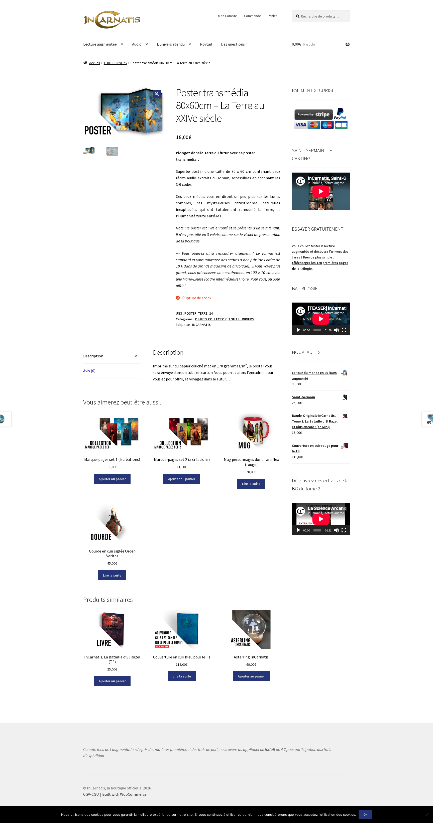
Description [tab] (93, 355)
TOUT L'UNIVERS (115, 63)
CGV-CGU (91, 794)
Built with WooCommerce (124, 794)
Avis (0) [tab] (89, 370)
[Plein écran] (344, 330)
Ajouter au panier (112, 479)
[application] (321, 319)
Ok (365, 814)
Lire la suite (251, 483)
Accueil (94, 63)
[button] (157, 94)
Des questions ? (234, 44)
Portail (206, 44)
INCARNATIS (201, 324)
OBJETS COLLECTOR (211, 319)
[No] (426, 814)
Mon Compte (227, 16)
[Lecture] (298, 330)
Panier (272, 16)
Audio (137, 44)
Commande (252, 16)
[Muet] (336, 330)
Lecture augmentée (100, 44)
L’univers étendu (171, 44)
